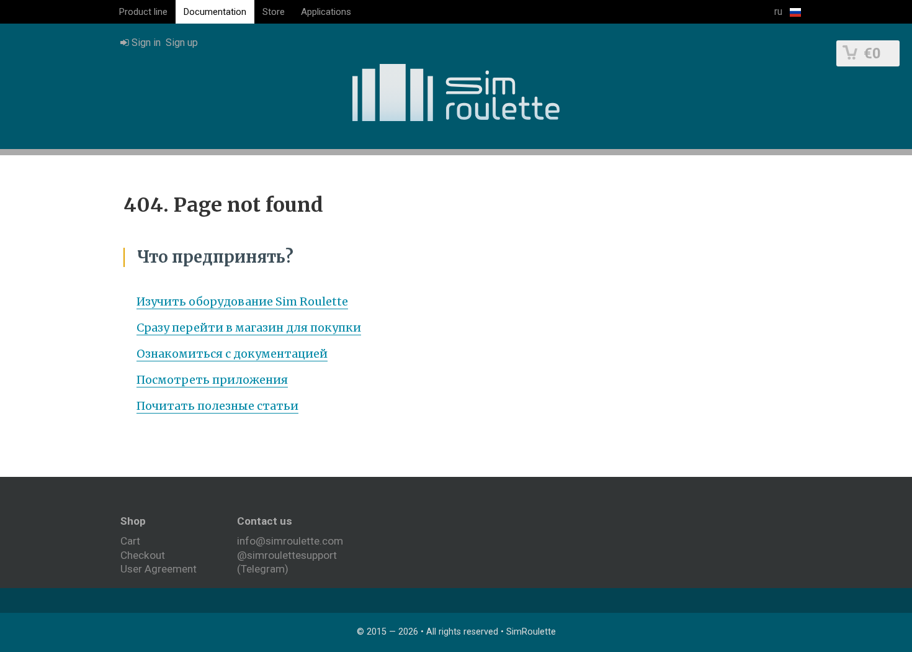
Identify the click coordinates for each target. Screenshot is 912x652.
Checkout (142, 555)
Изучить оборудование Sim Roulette (242, 301)
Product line (143, 11)
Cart (130, 541)
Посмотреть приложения (212, 380)
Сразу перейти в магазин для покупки (248, 327)
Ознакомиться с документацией (232, 353)
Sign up (182, 42)
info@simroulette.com (290, 541)
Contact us (264, 521)
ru (779, 11)
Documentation (215, 11)
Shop (133, 521)
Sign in (145, 42)
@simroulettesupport (287, 555)
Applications (326, 11)
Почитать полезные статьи (217, 406)
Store (273, 11)
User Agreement (158, 569)
